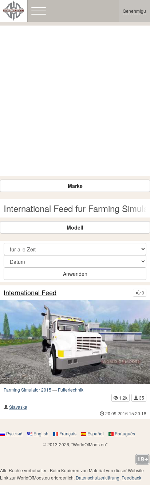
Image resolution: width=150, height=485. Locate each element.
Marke (75, 185)
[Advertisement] (75, 101)
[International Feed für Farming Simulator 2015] (75, 342)
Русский (14, 433)
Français (67, 433)
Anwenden (75, 273)
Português (125, 433)
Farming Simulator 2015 (27, 389)
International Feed (30, 292)
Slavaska (18, 407)
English (40, 433)
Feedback (131, 477)
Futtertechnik (70, 389)
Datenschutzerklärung (97, 477)
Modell (75, 227)
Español (95, 433)
